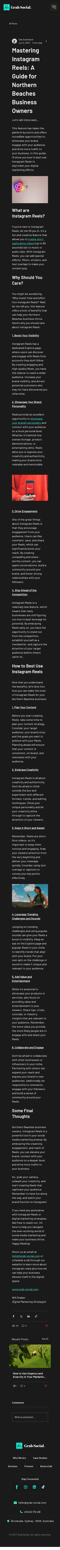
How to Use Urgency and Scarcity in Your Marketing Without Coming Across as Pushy (29, 1375)
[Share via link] (36, 1316)
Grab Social (21, 7)
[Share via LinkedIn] (28, 1316)
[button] (19, 1457)
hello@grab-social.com (32, 1502)
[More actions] (46, 41)
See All (45, 1338)
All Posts (13, 23)
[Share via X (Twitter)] (21, 1316)
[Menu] (54, 7)
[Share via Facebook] (13, 1316)
